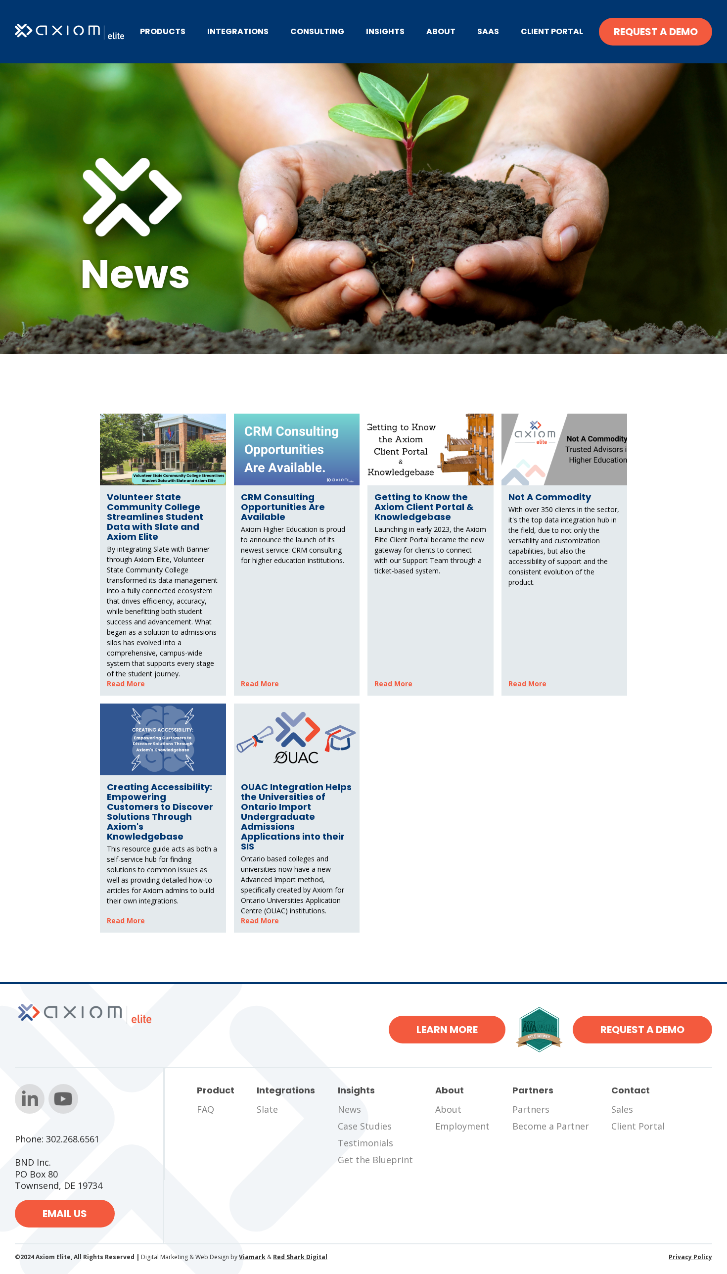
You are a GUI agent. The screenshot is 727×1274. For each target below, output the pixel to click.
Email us (65, 1214)
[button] (162, 31)
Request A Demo (656, 32)
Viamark (252, 1257)
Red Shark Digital (300, 1257)
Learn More (447, 1030)
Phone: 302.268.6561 (57, 1139)
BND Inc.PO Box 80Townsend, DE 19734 (58, 1174)
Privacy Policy (690, 1257)
